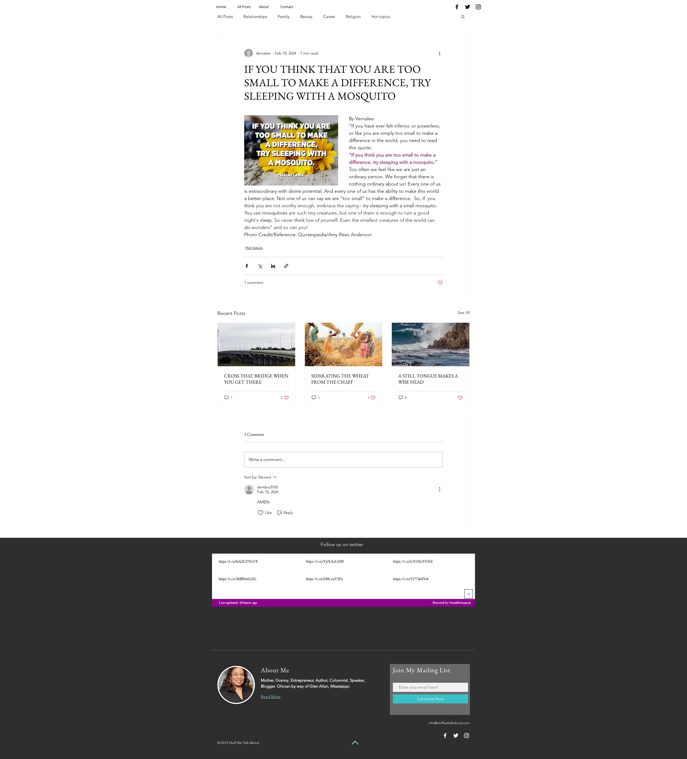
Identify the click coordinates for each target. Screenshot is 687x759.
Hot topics (380, 16)
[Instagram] (478, 6)
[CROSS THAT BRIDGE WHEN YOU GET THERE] (256, 344)
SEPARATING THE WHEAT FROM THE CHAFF (340, 379)
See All (464, 312)
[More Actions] (439, 489)
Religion (353, 16)
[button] (462, 16)
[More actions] (439, 53)
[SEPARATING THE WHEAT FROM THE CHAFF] (343, 344)
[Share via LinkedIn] (273, 265)
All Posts (225, 16)
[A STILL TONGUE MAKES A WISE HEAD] (430, 344)
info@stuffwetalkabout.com (449, 723)
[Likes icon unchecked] (260, 513)
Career (329, 16)
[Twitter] (467, 6)
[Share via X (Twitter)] (259, 265)
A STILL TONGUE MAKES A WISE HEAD (428, 379)
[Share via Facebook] (246, 265)
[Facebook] (457, 6)
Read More (270, 696)
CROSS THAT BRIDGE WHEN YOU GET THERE (256, 379)
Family (284, 16)
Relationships (255, 16)
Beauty (306, 16)
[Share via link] (286, 265)
